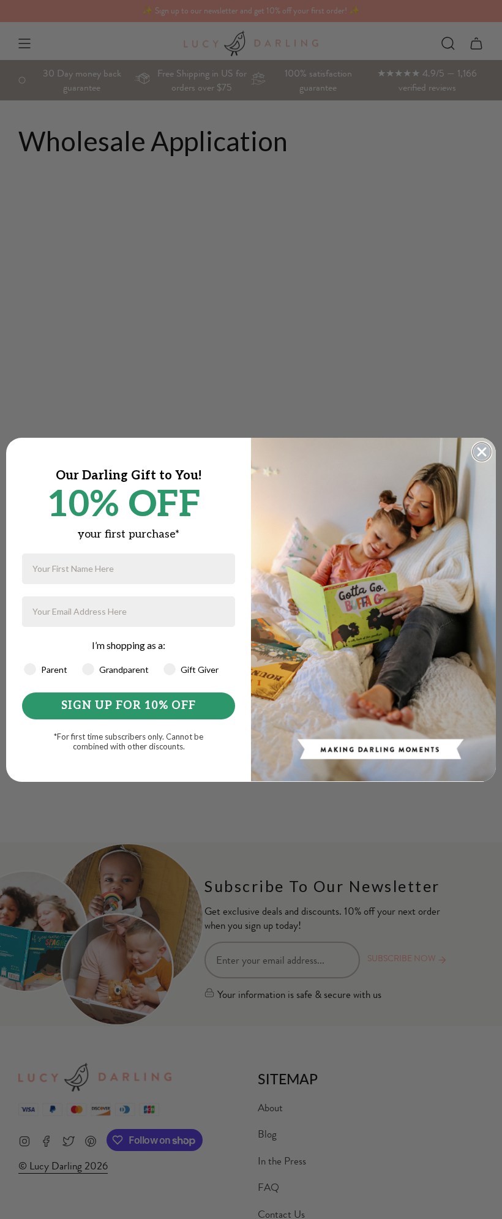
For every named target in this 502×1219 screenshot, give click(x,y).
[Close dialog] (482, 452)
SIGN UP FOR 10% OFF (128, 705)
